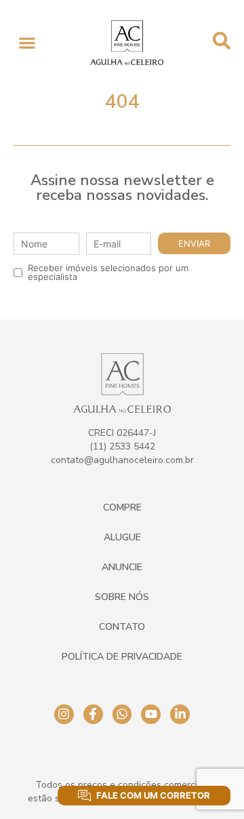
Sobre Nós (122, 597)
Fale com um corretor (153, 795)
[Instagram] (64, 714)
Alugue (122, 537)
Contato (122, 626)
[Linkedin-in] (180, 714)
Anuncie (122, 567)
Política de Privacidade (122, 656)
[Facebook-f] (93, 714)
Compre (122, 507)
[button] (27, 43)
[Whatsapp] (122, 714)
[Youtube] (151, 714)
